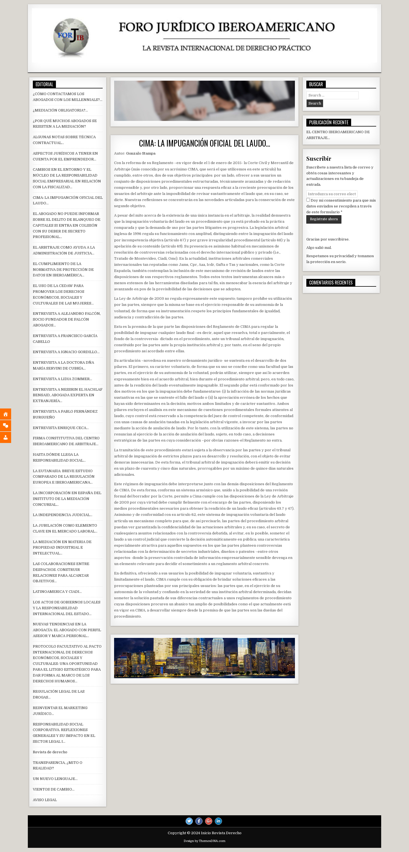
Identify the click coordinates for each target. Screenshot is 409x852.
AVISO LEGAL (45, 800)
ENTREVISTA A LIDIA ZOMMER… (62, 379)
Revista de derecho (50, 752)
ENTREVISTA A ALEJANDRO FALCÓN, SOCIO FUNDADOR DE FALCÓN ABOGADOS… (67, 319)
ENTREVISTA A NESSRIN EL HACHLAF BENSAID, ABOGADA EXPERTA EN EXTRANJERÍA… (67, 395)
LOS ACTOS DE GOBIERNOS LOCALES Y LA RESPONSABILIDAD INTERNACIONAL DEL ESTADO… (66, 608)
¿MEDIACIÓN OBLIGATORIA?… (60, 110)
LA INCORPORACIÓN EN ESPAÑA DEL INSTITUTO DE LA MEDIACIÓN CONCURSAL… (67, 499)
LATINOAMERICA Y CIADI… (57, 592)
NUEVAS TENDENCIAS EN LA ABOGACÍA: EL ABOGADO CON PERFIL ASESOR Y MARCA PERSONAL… (67, 630)
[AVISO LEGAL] (9, 437)
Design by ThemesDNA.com (204, 841)
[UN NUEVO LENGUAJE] (9, 425)
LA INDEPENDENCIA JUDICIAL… (62, 515)
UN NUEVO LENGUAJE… (55, 779)
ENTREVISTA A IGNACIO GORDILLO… (66, 352)
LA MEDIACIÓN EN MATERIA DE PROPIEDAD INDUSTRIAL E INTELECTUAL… (62, 548)
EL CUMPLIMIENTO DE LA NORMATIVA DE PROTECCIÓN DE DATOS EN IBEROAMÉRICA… (63, 270)
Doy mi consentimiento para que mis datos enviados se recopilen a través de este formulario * (341, 206)
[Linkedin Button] (218, 821)
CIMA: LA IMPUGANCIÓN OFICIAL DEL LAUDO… (204, 143)
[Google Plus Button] (208, 821)
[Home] (9, 414)
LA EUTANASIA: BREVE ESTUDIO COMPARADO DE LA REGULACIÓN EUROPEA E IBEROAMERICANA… (64, 477)
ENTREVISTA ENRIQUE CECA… (61, 428)
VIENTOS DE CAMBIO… (54, 789)
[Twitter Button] (189, 821)
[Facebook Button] (199, 821)
